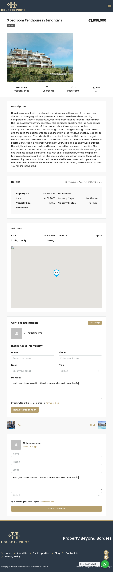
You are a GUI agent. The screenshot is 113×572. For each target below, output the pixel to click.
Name (14, 352)
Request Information (24, 409)
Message (16, 377)
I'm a (61, 365)
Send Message (56, 508)
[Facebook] (106, 557)
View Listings (94, 322)
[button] (109, 6)
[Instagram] (106, 552)
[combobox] (80, 371)
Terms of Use (52, 403)
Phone (62, 352)
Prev (20, 425)
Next (92, 425)
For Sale (11, 26)
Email (14, 365)
